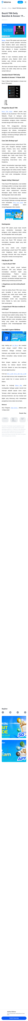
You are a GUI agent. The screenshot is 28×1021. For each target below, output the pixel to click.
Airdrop (5, 418)
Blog (9, 8)
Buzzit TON (22, 419)
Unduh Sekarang (14, 1018)
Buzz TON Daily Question (14, 420)
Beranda (4, 8)
